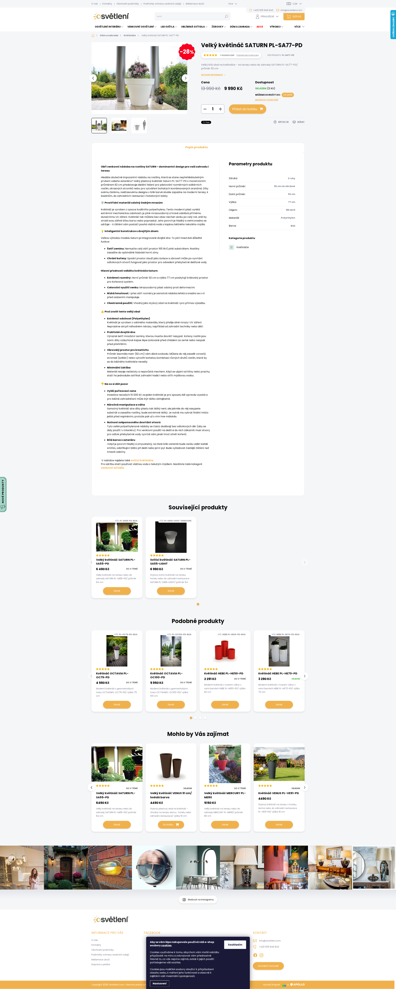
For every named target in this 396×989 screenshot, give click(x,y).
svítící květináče (142, 460)
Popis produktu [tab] (196, 147)
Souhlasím (235, 944)
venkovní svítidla (112, 468)
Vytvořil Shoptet (271, 984)
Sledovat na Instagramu (201, 899)
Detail (117, 590)
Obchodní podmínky (128, 3)
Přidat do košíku (244, 109)
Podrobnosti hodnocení (248, 55)
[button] (198, 604)
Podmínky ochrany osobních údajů (162, 3)
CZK (295, 4)
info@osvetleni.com (270, 940)
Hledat (226, 16)
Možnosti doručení (266, 100)
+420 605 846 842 (269, 946)
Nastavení (160, 983)
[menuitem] (107, 26)
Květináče (243, 247)
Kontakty (107, 3)
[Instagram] (261, 954)
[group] (117, 787)
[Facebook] (255, 954)
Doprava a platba (100, 964)
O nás (94, 3)
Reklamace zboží (195, 3)
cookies (166, 945)
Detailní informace (212, 75)
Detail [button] (117, 824)
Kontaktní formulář (268, 966)
